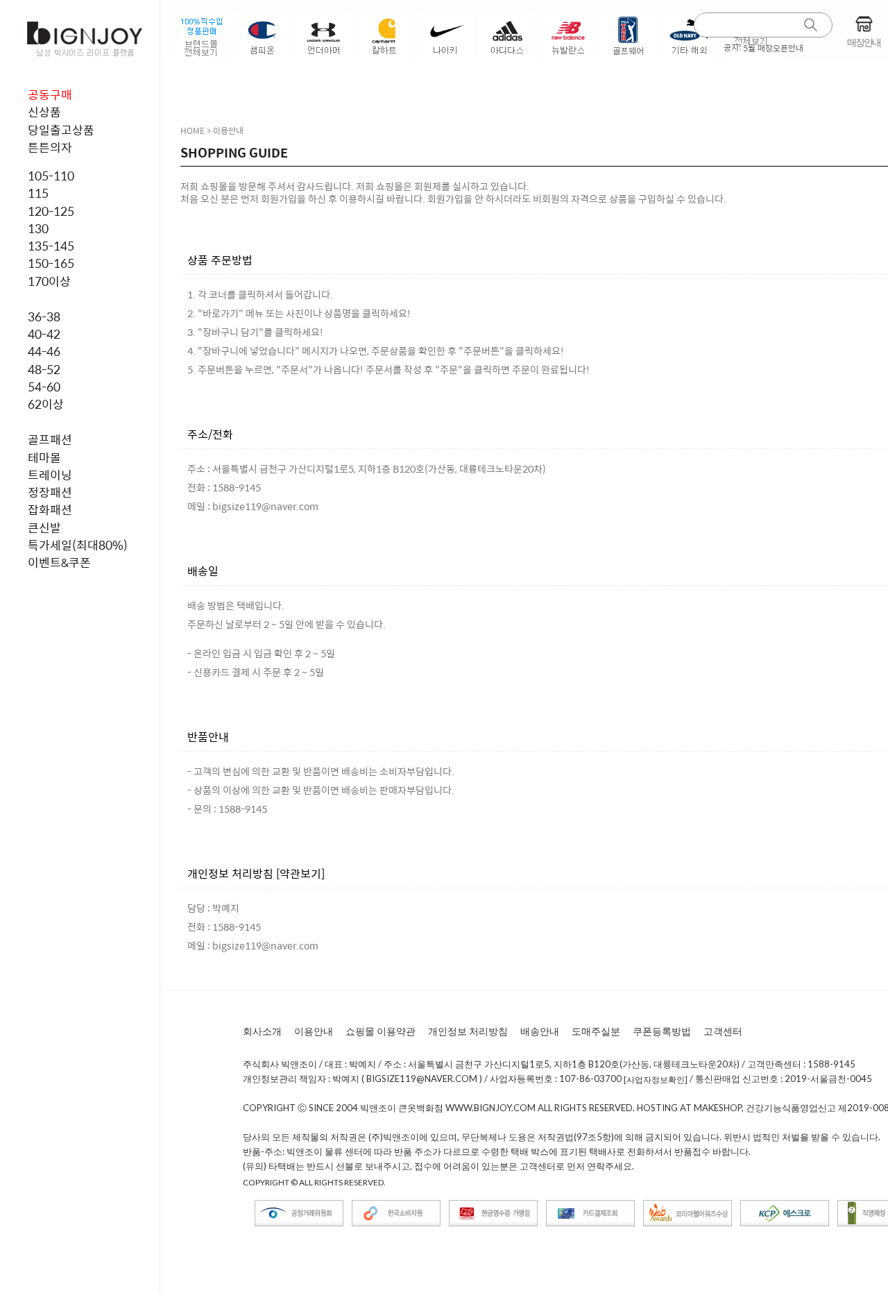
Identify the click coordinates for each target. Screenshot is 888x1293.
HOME (192, 130)
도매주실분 (596, 1031)
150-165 (51, 263)
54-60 (44, 387)
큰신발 (44, 527)
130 (38, 228)
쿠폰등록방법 (662, 1031)
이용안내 (313, 1031)
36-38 (44, 316)
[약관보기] (300, 873)
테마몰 (44, 457)
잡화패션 (50, 509)
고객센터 (722, 1031)
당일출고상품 (61, 130)
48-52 (44, 369)
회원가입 (279, 198)
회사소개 (262, 1031)
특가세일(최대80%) (78, 545)
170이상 (49, 281)
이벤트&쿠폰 (59, 562)
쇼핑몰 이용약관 (380, 1031)
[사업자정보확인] (656, 1079)
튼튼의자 (50, 147)
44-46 (44, 351)
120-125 (51, 211)
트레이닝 (50, 475)
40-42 (44, 334)
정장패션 (50, 492)
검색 (811, 25)
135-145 (51, 246)
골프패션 (50, 439)
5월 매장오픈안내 (773, 48)
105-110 (51, 176)
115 (38, 193)
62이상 (46, 404)
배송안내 (539, 1031)
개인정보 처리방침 (468, 1031)
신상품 (44, 112)
